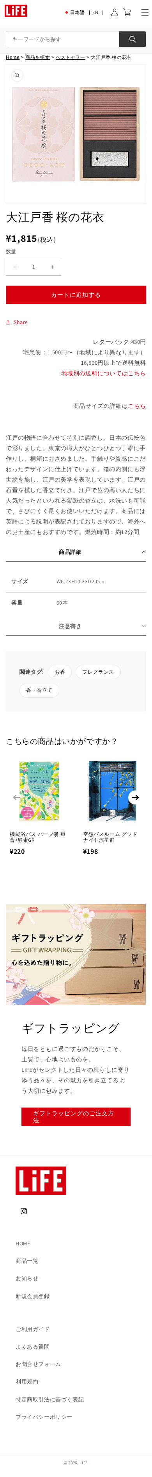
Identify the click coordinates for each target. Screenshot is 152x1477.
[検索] (132, 39)
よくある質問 (33, 1346)
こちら (137, 405)
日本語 (77, 12)
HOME (23, 1243)
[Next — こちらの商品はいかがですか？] (135, 797)
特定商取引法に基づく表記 (50, 1399)
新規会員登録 (33, 1296)
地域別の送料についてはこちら (103, 373)
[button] (145, 12)
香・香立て (39, 690)
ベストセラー (70, 57)
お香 (60, 672)
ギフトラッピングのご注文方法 (73, 1116)
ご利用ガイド (33, 1329)
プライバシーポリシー (44, 1416)
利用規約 (27, 1381)
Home (12, 57)
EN (95, 12)
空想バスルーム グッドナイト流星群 (110, 837)
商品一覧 (27, 1260)
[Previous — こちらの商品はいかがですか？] (17, 797)
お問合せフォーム (38, 1364)
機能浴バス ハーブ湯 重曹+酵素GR (37, 837)
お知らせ (27, 1278)
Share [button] (21, 322)
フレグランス (98, 672)
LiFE (84, 1462)
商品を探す (37, 57)
